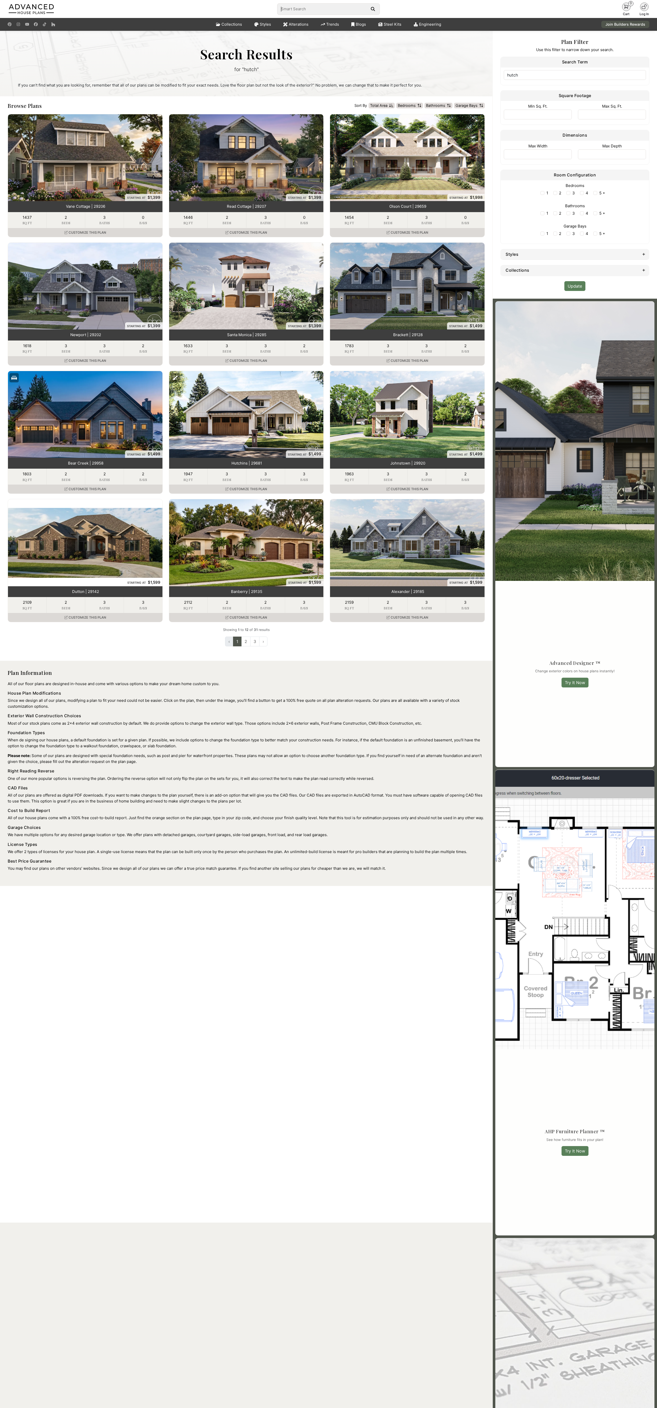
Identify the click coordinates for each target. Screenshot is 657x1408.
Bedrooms (407, 105)
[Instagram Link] (18, 24)
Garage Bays (467, 105)
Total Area (379, 105)
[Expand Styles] (644, 254)
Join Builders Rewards (625, 24)
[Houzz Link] (53, 24)
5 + (602, 193)
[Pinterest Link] (10, 24)
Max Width (537, 146)
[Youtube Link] (27, 24)
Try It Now (575, 682)
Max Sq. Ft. (612, 106)
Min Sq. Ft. (537, 106)
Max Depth (612, 146)
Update (575, 286)
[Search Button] (372, 9)
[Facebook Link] (36, 24)
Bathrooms (435, 105)
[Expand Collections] (644, 270)
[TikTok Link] (44, 24)
